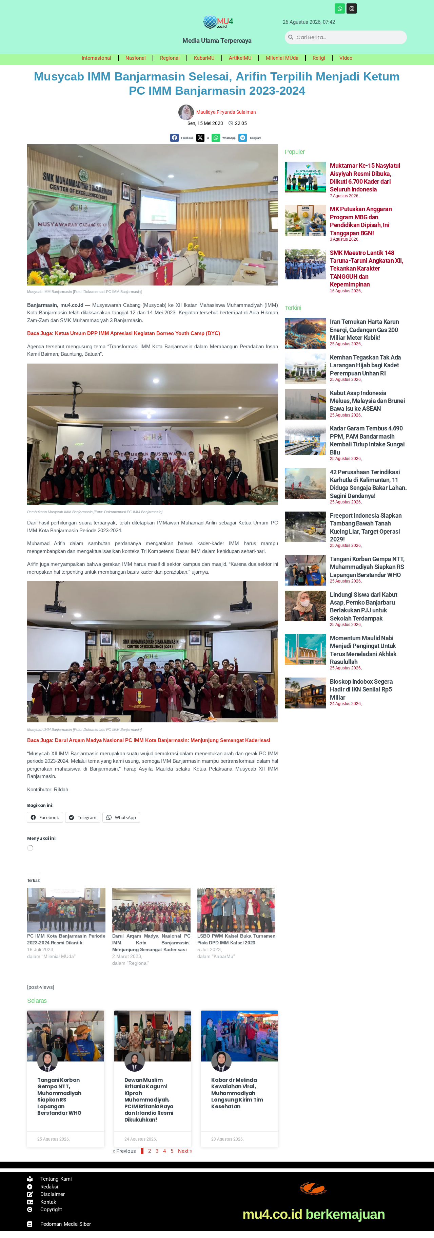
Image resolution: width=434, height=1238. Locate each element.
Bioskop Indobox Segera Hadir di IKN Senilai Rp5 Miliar (361, 689)
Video (346, 58)
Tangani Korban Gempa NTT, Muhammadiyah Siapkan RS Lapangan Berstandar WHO (59, 1096)
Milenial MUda (282, 58)
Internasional (96, 58)
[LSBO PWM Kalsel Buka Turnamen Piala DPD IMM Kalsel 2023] (236, 910)
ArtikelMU (240, 58)
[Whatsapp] (340, 8)
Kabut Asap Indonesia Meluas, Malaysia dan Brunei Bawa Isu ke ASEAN (367, 400)
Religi (319, 58)
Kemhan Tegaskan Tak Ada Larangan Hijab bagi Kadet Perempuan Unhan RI (365, 365)
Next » (185, 1151)
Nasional (135, 58)
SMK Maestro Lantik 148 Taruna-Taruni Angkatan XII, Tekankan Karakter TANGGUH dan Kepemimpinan (366, 268)
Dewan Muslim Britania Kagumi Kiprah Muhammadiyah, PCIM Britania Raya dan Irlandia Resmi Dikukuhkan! (149, 1099)
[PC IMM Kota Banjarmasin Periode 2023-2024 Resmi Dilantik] (66, 910)
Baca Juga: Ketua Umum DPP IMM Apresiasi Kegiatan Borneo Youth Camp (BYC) (123, 333)
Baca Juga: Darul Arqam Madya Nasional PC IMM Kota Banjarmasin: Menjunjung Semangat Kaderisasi (148, 740)
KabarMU (204, 58)
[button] (183, 138)
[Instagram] (352, 8)
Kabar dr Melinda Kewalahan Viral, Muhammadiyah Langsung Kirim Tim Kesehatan (237, 1093)
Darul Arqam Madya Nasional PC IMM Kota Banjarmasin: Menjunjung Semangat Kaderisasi (151, 942)
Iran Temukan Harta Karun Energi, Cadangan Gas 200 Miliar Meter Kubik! (364, 329)
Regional (170, 58)
